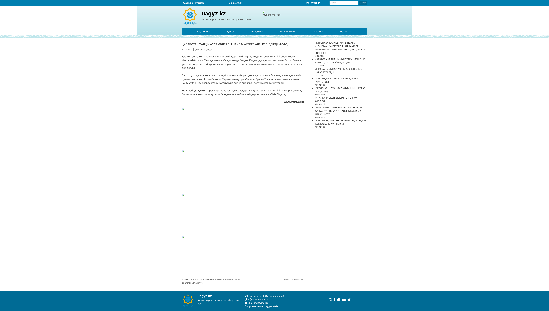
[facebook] (310, 2)
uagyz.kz (214, 13)
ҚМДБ (230, 31)
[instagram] (308, 2)
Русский (199, 2)
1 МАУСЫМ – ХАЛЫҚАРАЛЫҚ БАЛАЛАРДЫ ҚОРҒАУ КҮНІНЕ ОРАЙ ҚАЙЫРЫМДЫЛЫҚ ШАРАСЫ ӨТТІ (338, 111)
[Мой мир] (312, 2)
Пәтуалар (346, 31)
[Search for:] (344, 3)
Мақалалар (287, 31)
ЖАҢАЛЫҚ (257, 31)
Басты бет (203, 31)
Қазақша (188, 2)
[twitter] (319, 2)
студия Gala (271, 306)
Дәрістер (317, 31)
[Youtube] (315, 2)
